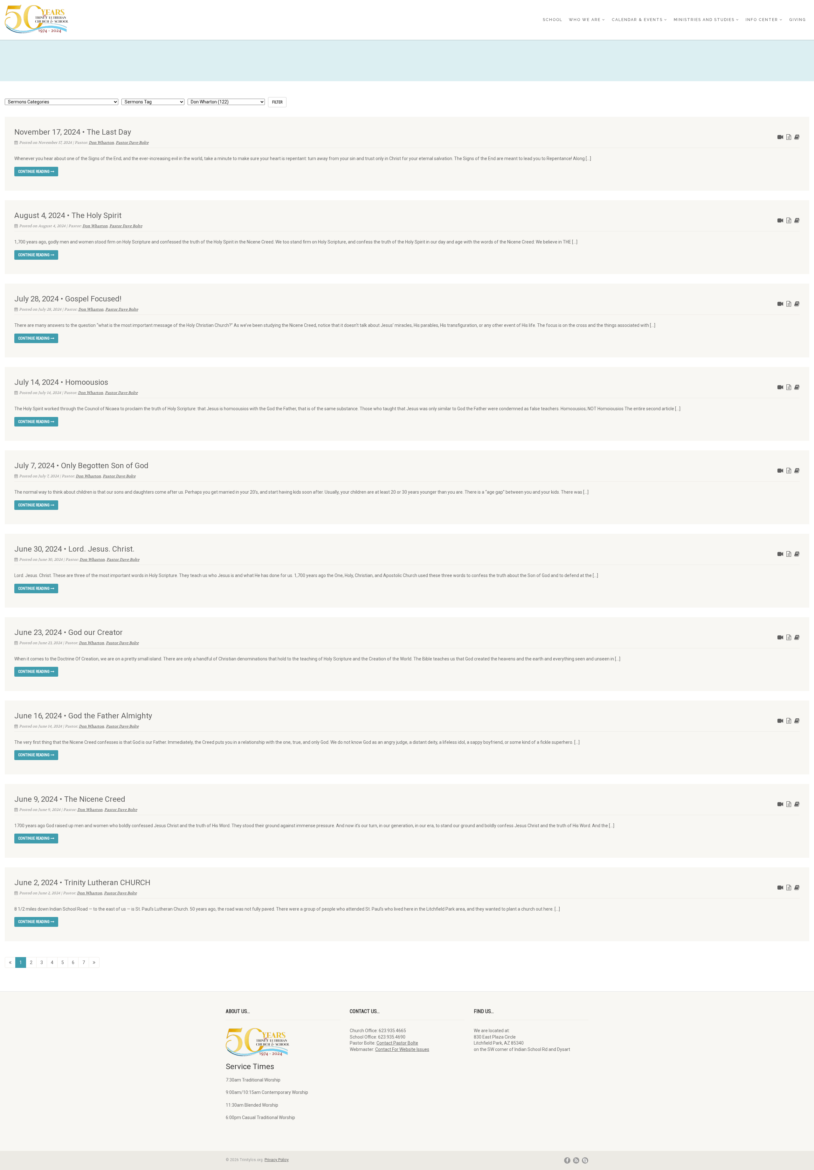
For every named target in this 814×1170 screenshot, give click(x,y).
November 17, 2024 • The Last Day (72, 132)
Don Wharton (101, 142)
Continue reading (34, 171)
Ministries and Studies (704, 20)
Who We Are (585, 20)
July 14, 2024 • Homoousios (61, 382)
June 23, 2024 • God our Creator (68, 632)
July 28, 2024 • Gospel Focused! (67, 298)
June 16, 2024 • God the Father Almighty (83, 715)
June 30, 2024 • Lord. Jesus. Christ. (74, 549)
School (552, 20)
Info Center (762, 20)
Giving (797, 20)
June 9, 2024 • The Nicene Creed (69, 799)
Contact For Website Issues (402, 1049)
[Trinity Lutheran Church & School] (135, 19)
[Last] (94, 962)
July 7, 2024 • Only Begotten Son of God (81, 465)
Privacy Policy (277, 1160)
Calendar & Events (637, 20)
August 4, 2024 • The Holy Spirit (67, 215)
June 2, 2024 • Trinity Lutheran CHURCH (82, 882)
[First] (10, 962)
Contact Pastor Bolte (397, 1043)
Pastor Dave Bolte (132, 142)
